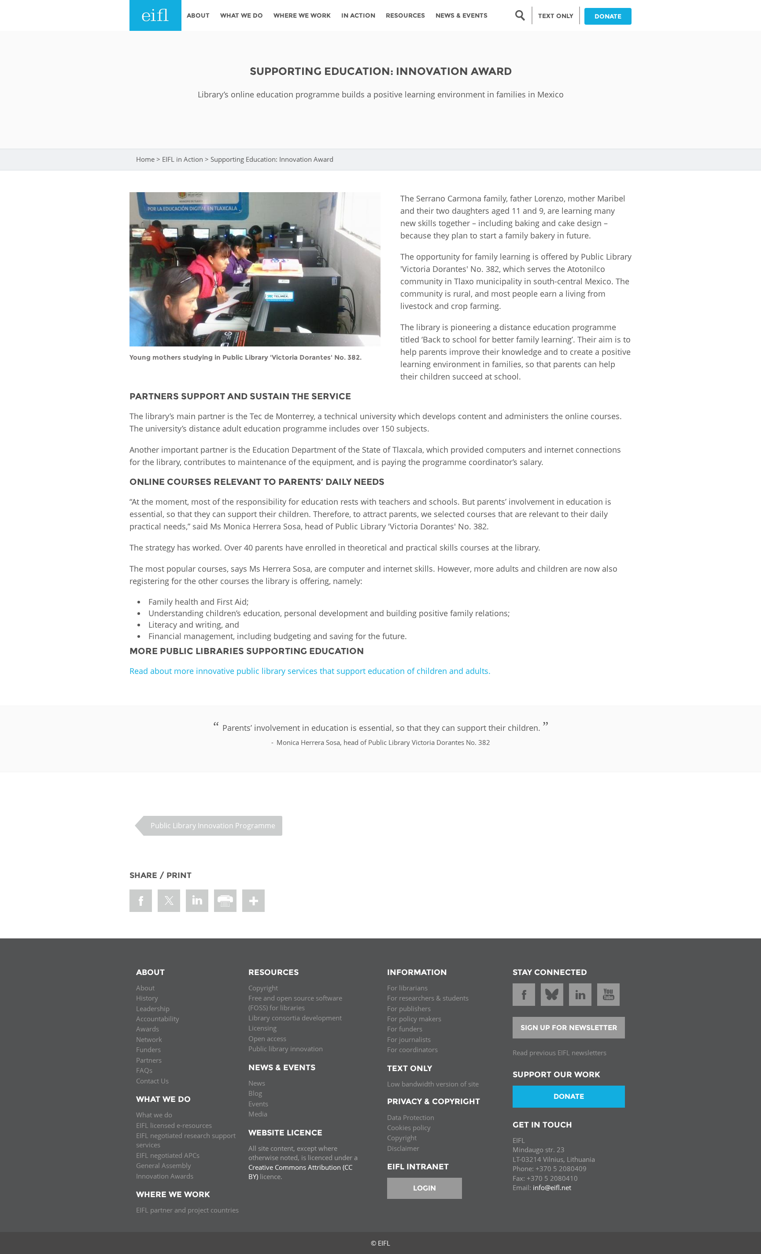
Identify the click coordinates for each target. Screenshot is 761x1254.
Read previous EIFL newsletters (559, 1052)
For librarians (407, 987)
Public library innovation (285, 1048)
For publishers (409, 1008)
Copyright (263, 987)
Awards (147, 1028)
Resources (405, 15)
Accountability (157, 1018)
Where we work (302, 15)
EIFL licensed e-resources (174, 1125)
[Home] (155, 15)
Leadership (153, 1008)
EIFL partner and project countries (187, 1210)
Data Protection (410, 1117)
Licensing (262, 1027)
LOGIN (424, 1188)
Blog (255, 1093)
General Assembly (163, 1165)
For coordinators (412, 1049)
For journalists (409, 1039)
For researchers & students (428, 998)
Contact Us (152, 1080)
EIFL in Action (182, 159)
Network (149, 1039)
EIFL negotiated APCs (167, 1155)
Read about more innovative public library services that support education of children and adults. (310, 671)
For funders (404, 1028)
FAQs (144, 1070)
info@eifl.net (552, 1187)
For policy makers (414, 1018)
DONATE (608, 16)
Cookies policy (409, 1127)
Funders (148, 1049)
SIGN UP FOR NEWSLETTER (569, 1027)
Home (145, 159)
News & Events (462, 15)
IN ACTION (358, 15)
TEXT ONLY (555, 16)
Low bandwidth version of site (433, 1083)
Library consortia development (295, 1017)
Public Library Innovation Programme (213, 825)
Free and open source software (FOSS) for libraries (295, 1003)
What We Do (241, 15)
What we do (154, 1114)
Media (257, 1113)
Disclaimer (403, 1148)
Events (258, 1103)
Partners (149, 1060)
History (147, 998)
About (198, 15)
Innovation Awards (164, 1176)
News (256, 1083)
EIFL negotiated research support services (186, 1140)
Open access (267, 1038)
